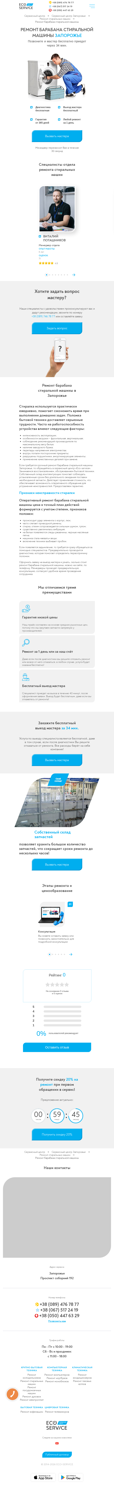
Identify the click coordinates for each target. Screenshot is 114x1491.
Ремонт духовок (31, 1396)
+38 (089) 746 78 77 (43, 316)
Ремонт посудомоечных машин (32, 1390)
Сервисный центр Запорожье (69, 16)
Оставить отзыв (57, 1047)
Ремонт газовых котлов (82, 1382)
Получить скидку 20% (57, 1134)
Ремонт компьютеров (56, 1375)
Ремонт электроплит (32, 1400)
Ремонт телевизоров (57, 1411)
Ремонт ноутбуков (57, 1378)
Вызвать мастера (57, 136)
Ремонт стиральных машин (55, 19)
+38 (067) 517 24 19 (62, 6)
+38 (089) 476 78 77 (63, 2)
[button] (46, 274)
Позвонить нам (57, 1321)
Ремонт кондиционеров (82, 1376)
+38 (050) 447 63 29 (62, 10)
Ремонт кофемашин (31, 1411)
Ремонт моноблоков (57, 1381)
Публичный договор (57, 1454)
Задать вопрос (57, 328)
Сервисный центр (34, 16)
